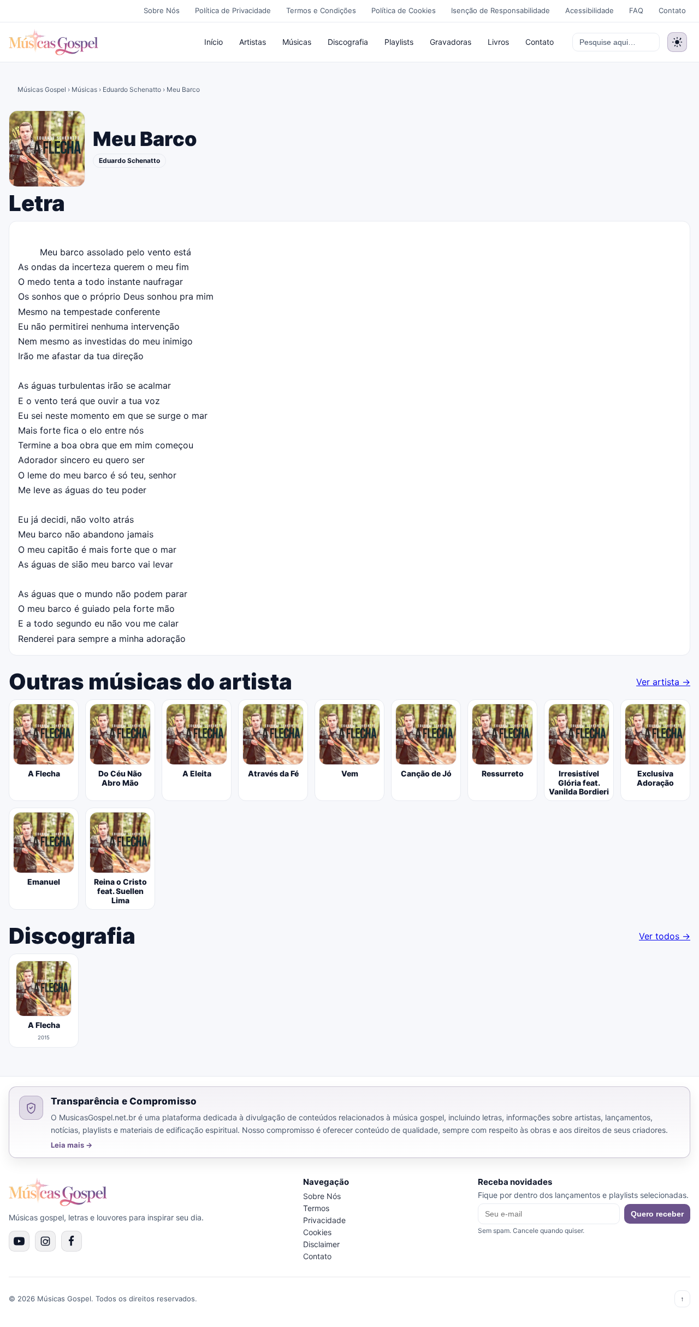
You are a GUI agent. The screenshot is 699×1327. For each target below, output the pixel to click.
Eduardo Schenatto (132, 89)
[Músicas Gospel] (53, 42)
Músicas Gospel (41, 89)
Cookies (317, 1232)
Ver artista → (663, 681)
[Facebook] (71, 1241)
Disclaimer (321, 1244)
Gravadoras (450, 41)
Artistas (252, 41)
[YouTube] (19, 1241)
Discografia (348, 41)
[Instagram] (45, 1241)
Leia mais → (71, 1145)
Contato (672, 10)
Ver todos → (664, 936)
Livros (498, 41)
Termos (316, 1208)
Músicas (296, 41)
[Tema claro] (677, 42)
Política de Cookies (403, 10)
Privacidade (324, 1220)
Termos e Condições (321, 10)
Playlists (398, 41)
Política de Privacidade (233, 10)
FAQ (636, 10)
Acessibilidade (589, 10)
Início (213, 41)
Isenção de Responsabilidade (500, 10)
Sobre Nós (162, 10)
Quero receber (657, 1213)
